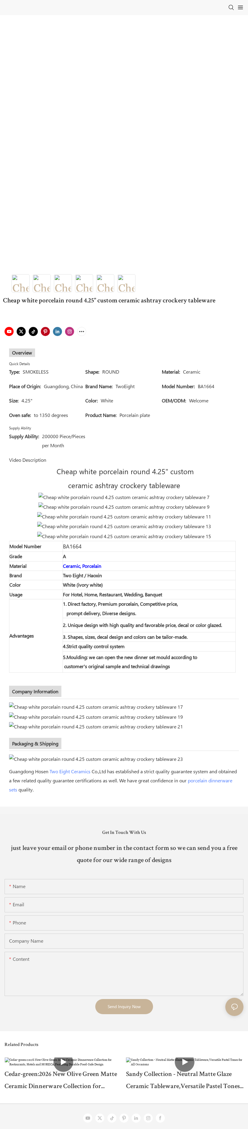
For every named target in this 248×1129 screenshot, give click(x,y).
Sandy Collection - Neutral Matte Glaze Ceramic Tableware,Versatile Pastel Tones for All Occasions (183, 1082)
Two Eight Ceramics (70, 771)
